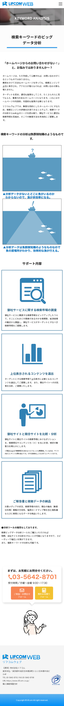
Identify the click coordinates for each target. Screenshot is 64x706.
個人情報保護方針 (10, 683)
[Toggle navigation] (60, 4)
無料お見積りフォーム (44, 595)
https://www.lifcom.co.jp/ (17, 680)
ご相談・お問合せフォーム (22, 595)
